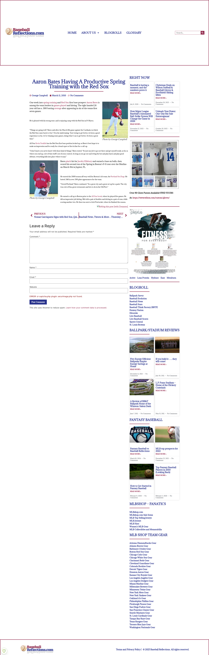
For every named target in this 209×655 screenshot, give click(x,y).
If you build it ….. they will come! (166, 360)
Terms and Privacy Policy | (129, 649)
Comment (35, 236)
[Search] (202, 32)
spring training (50, 102)
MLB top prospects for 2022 (167, 449)
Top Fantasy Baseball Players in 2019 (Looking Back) (166, 470)
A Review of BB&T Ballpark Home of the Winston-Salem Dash (140, 404)
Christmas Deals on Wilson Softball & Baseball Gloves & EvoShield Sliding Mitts (165, 90)
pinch (68, 161)
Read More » (135, 93)
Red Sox (65, 102)
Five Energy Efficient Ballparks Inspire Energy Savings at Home (140, 363)
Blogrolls (113, 32)
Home (72, 32)
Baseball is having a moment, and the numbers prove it (139, 87)
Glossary (133, 32)
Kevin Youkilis (41, 143)
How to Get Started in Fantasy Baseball (140, 487)
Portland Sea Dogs (117, 176)
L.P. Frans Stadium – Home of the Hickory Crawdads (166, 385)
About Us (88, 32)
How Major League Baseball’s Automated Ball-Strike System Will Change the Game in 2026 (141, 116)
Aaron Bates (92, 102)
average (57, 108)
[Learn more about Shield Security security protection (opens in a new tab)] (4, 651)
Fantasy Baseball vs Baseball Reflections (140, 449)
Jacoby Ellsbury (85, 161)
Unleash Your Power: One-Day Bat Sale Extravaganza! (166, 114)
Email (33, 277)
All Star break (97, 196)
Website (33, 287)
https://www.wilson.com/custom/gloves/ (151, 197)
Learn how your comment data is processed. (86, 307)
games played (60, 105)
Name (33, 267)
